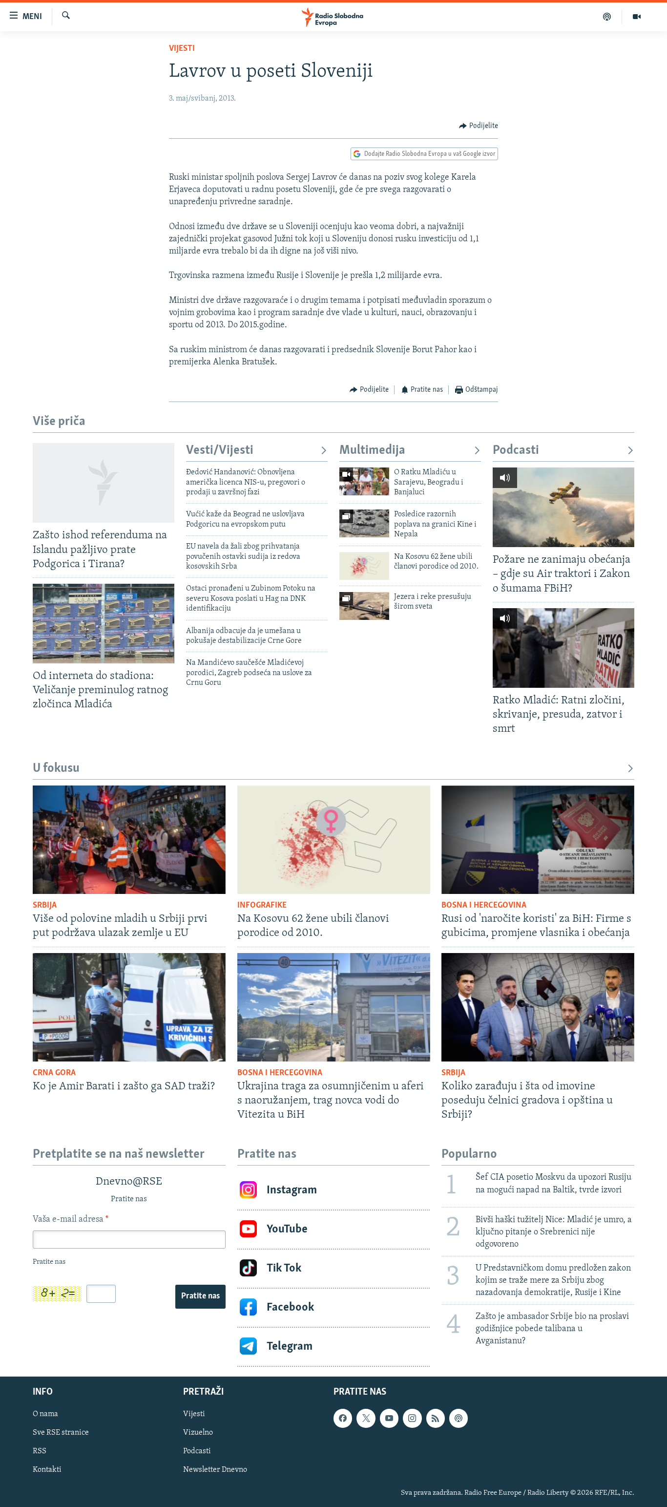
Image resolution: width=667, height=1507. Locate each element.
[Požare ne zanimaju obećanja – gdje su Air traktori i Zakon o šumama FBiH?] (563, 507)
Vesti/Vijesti (219, 450)
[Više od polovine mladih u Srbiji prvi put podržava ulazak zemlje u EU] (129, 839)
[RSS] (435, 1418)
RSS (39, 1451)
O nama (45, 1414)
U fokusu (56, 768)
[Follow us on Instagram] (412, 1418)
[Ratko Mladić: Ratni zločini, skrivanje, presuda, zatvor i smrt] (563, 648)
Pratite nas (200, 1296)
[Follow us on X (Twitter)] (365, 1418)
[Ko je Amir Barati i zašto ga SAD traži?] (129, 1007)
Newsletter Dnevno (215, 1470)
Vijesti (182, 48)
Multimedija (372, 450)
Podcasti (516, 450)
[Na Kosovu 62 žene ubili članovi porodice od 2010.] (364, 566)
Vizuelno (198, 1433)
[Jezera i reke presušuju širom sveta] (364, 606)
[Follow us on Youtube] (389, 1418)
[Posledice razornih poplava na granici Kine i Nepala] (364, 523)
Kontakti (47, 1470)
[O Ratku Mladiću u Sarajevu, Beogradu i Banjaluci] (364, 481)
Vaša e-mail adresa (70, 1219)
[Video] (636, 16)
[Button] (478, 126)
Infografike (262, 905)
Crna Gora (54, 1073)
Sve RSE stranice (61, 1433)
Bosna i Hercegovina (483, 905)
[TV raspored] (458, 1418)
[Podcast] (607, 16)
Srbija (45, 905)
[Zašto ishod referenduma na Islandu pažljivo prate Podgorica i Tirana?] (103, 483)
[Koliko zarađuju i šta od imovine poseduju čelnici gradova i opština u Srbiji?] (537, 1007)
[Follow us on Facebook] (343, 1418)
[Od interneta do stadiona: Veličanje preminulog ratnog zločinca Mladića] (103, 623)
